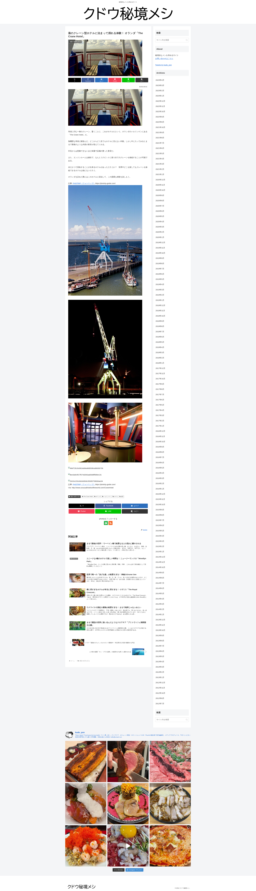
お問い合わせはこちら (164, 59)
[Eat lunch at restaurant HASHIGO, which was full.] (85, 803)
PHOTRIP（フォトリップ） (84, 183)
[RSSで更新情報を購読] (110, 523)
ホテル (116, 496)
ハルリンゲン (107, 496)
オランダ (98, 496)
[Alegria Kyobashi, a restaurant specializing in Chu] (128, 761)
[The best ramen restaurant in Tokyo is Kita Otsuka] (170, 803)
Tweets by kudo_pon (163, 65)
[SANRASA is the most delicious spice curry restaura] (128, 803)
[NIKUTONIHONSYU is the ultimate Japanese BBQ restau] (170, 761)
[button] (141, 80)
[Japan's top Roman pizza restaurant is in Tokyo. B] (170, 845)
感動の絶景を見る (75, 496)
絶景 (122, 496)
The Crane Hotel (88, 496)
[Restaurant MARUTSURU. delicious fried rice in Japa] (85, 845)
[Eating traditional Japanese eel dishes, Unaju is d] (85, 761)
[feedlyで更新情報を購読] (106, 523)
